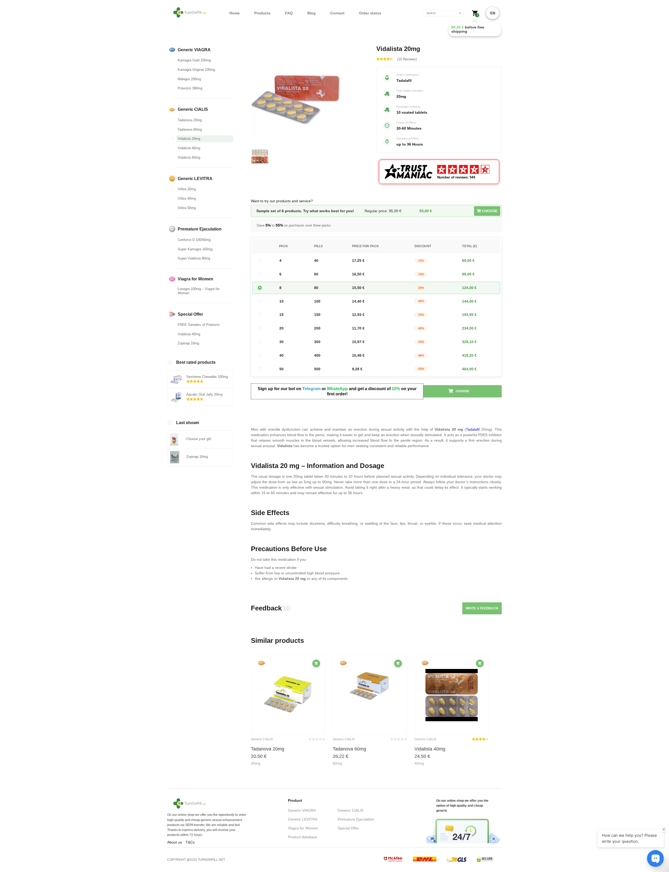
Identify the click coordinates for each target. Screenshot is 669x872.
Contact (337, 13)
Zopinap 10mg (188, 343)
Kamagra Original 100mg (196, 70)
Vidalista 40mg (189, 148)
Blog (311, 13)
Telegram (311, 388)
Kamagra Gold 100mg (194, 60)
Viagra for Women (303, 828)
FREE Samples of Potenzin (199, 325)
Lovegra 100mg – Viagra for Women (199, 291)
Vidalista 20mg (189, 139)
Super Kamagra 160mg (195, 249)
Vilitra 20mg (187, 189)
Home (234, 13)
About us (174, 842)
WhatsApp (337, 388)
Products (262, 13)
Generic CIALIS (350, 810)
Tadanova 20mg (190, 120)
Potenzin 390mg (190, 88)
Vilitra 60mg (187, 208)
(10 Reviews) (407, 59)
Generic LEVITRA (302, 819)
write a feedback (482, 608)
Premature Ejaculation (356, 819)
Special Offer (348, 828)
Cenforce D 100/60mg (194, 240)
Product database (302, 837)
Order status (370, 13)
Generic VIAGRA (302, 810)
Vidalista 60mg (189, 157)
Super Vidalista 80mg (194, 258)
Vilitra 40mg (187, 198)
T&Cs (190, 842)
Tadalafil (473, 429)
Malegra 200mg (189, 79)
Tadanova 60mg (190, 129)
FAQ (289, 13)
